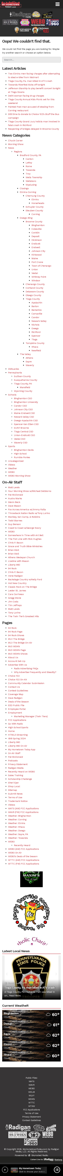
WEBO (11, 472)
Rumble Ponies (22, 457)
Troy (28, 173)
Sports (11, 446)
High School (20, 453)
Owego (35, 328)
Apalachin (37, 302)
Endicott (36, 243)
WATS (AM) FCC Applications (23, 808)
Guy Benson (14, 524)
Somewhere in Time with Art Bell (25, 535)
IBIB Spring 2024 (17, 738)
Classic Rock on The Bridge (22, 586)
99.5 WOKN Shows (18, 653)
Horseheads (38, 203)
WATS (31, 1081)
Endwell (36, 247)
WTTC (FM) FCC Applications (23, 863)
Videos (11, 464)
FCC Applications (17, 720)
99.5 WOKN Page (17, 650)
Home (11, 731)
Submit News (15, 793)
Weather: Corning (17, 819)
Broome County (34, 221)
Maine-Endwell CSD (24, 413)
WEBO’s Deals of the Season (22, 856)
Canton (29, 159)
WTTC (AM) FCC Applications (23, 860)
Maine (35, 258)
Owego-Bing (26, 217)
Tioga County (33, 298)
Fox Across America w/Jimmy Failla (27, 509)
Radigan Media (16, 768)
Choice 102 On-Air (17, 679)
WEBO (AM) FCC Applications (23, 849)
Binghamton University (26, 402)
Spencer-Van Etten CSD (26, 424)
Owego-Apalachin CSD (26, 420)
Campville (37, 313)
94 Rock (12, 568)
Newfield (36, 350)
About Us (13, 657)
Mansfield (25, 387)
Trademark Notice (17, 801)
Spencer (36, 335)
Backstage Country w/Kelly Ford (25, 579)
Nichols (35, 324)
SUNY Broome (21, 427)
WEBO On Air (15, 852)
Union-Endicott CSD (24, 435)
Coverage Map (15, 694)
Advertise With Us (17, 664)
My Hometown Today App (21, 749)
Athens (29, 357)
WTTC (31, 1102)
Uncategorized (16, 461)
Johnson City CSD (23, 409)
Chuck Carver (15, 140)
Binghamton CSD (23, 398)
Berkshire (37, 310)
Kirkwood (36, 254)
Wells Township (34, 177)
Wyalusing (31, 184)
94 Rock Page (15, 631)
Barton (35, 306)
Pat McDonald (15, 494)
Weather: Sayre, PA (18, 834)
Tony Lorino (14, 612)
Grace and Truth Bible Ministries (25, 546)
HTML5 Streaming (18, 734)
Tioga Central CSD (23, 431)
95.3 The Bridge (16, 639)
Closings (24, 188)
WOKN (31, 1099)
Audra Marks (15, 498)
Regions (18, 151)
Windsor (36, 280)
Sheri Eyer (13, 782)
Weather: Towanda (18, 838)
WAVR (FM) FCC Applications (23, 812)
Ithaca (35, 346)
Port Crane (37, 262)
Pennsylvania (15, 372)
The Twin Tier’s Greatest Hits (23, 616)
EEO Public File (16, 705)
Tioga (34, 339)
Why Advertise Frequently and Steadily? (35, 672)
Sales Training (15, 775)
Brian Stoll (13, 550)
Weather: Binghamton (19, 815)
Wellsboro (31, 181)
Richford (36, 332)
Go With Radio (15, 723)
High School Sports (18, 727)
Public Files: (32, 1078)
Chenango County (35, 284)
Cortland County (34, 287)
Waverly (30, 365)
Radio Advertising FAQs (26, 668)
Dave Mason (14, 505)
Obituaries (13, 368)
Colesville (36, 229)
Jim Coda (13, 601)
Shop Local (14, 786)
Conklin (36, 232)
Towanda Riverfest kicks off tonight (26, 84)
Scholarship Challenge (20, 779)
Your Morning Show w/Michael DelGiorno (29, 491)
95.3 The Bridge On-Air (20, 642)
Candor (35, 317)
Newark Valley (39, 321)
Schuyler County (35, 206)
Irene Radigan (15, 575)
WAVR (31, 1085)
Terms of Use (15, 797)
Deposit (35, 236)
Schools (12, 394)
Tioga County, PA (23, 383)
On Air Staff (14, 753)
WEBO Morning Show (19, 475)
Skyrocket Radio (39, 1155)
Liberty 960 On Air (17, 745)
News (11, 147)
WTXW (31, 1106)
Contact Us (14, 686)
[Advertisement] (31, 906)
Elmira (35, 199)
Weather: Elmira (16, 823)
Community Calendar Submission (26, 683)
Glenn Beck (14, 502)
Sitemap (12, 790)
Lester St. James (17, 590)
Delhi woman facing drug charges (26, 95)
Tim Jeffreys (15, 605)
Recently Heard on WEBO (21, 771)
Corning (36, 214)
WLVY (31, 1095)
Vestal (35, 273)
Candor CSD (20, 405)
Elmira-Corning (28, 192)
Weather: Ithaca (16, 826)
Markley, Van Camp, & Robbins (24, 516)
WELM (31, 1092)
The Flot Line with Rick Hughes (24, 539)
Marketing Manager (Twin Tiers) (31, 716)
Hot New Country (17, 583)
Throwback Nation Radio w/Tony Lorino (29, 513)
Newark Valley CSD (24, 416)
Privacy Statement (18, 764)
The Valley (25, 354)
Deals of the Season (18, 701)
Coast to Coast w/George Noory (24, 527)
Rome (29, 166)
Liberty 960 (14, 564)
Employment (15, 712)
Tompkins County (35, 343)
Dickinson (37, 240)
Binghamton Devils (24, 450)
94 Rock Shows (16, 635)
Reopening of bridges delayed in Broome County (33, 128)
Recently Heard (22, 845)
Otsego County (33, 295)
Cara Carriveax (16, 594)
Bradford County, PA (30, 155)
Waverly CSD (20, 442)
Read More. (15, 995)
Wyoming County (23, 391)
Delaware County (35, 291)
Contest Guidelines (18, 690)
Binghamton (38, 225)
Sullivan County (22, 376)
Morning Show (15, 144)
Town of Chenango (41, 265)
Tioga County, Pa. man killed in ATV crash (30, 81)
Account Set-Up (16, 661)
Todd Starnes (15, 520)
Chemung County (35, 195)
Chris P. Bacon (15, 542)
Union (35, 269)
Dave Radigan (15, 698)
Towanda (30, 170)
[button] (57, 4)
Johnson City (38, 251)
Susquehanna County (25, 380)
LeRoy (29, 162)
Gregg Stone (14, 597)
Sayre (29, 361)
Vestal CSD (19, 438)
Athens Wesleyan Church (21, 557)
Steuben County (34, 210)
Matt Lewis (13, 487)
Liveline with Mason (18, 561)
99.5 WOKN (14, 646)
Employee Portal (17, 709)
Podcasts (13, 760)
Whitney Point (39, 276)
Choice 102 (13, 675)
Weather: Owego (16, 830)
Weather (12, 468)
